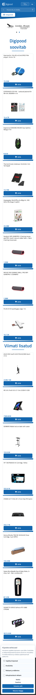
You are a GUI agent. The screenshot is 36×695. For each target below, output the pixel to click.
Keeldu (18, 679)
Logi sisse (32, 4)
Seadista (18, 682)
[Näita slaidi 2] (19, 32)
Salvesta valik (18, 686)
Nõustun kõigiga (18, 691)
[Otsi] (32, 10)
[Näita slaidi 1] (17, 32)
